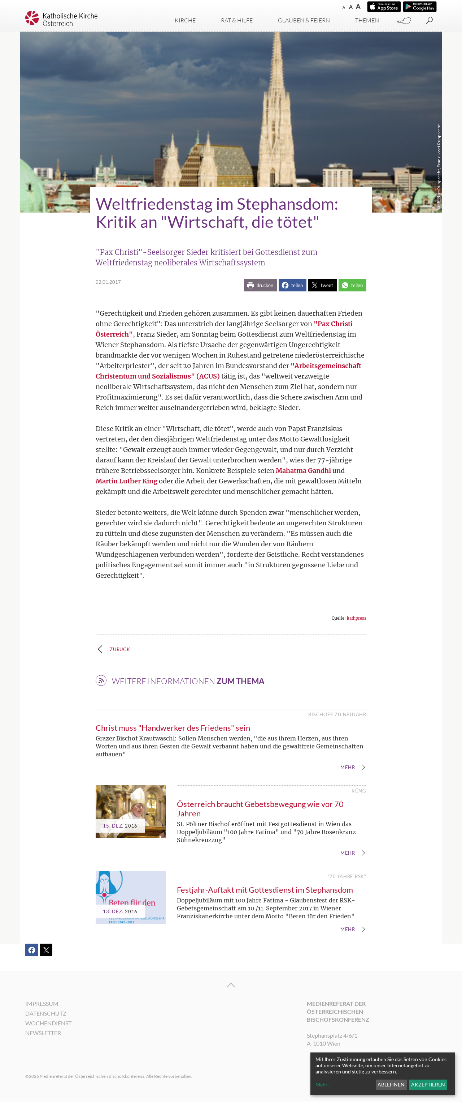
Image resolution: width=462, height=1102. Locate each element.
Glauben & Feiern (304, 20)
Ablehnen (391, 1084)
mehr (347, 767)
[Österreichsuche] (404, 20)
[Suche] (429, 20)
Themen (367, 20)
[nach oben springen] (231, 985)
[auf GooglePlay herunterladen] (420, 6)
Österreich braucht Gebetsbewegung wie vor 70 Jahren (260, 808)
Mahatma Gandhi (303, 470)
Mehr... (323, 1084)
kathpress (356, 618)
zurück (120, 649)
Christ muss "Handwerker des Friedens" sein (173, 727)
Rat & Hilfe (237, 20)
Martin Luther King (126, 481)
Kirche (185, 20)
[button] (260, 285)
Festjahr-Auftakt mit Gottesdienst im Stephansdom (265, 889)
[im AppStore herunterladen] (384, 6)
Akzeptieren (428, 1084)
